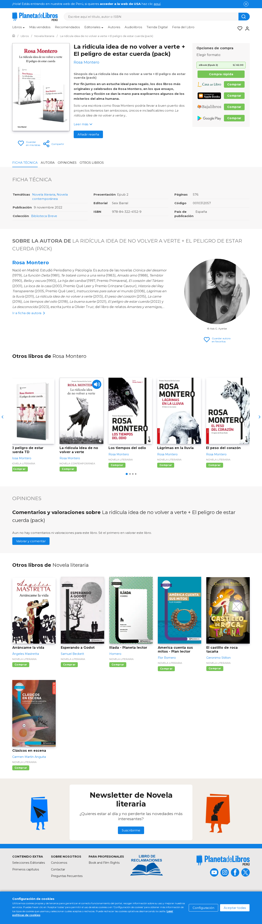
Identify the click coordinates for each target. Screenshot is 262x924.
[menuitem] (18, 28)
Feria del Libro (183, 27)
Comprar (234, 84)
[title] (223, 860)
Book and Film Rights (104, 863)
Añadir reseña (88, 134)
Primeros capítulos (25, 869)
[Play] (96, 384)
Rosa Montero (30, 262)
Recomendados (67, 27)
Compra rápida (221, 74)
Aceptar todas (235, 908)
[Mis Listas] (238, 28)
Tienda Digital (157, 27)
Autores (114, 27)
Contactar (58, 869)
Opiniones (67, 163)
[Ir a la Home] (13, 36)
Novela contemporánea (77, 463)
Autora (48, 163)
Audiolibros (133, 27)
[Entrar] (246, 28)
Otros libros (92, 163)
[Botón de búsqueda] (244, 16)
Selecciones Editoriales (28, 863)
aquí (157, 4)
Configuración (203, 908)
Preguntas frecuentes (66, 876)
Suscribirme (131, 830)
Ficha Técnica (25, 163)
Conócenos (59, 863)
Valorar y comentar (31, 541)
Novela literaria (43, 194)
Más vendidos (39, 27)
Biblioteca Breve (44, 216)
